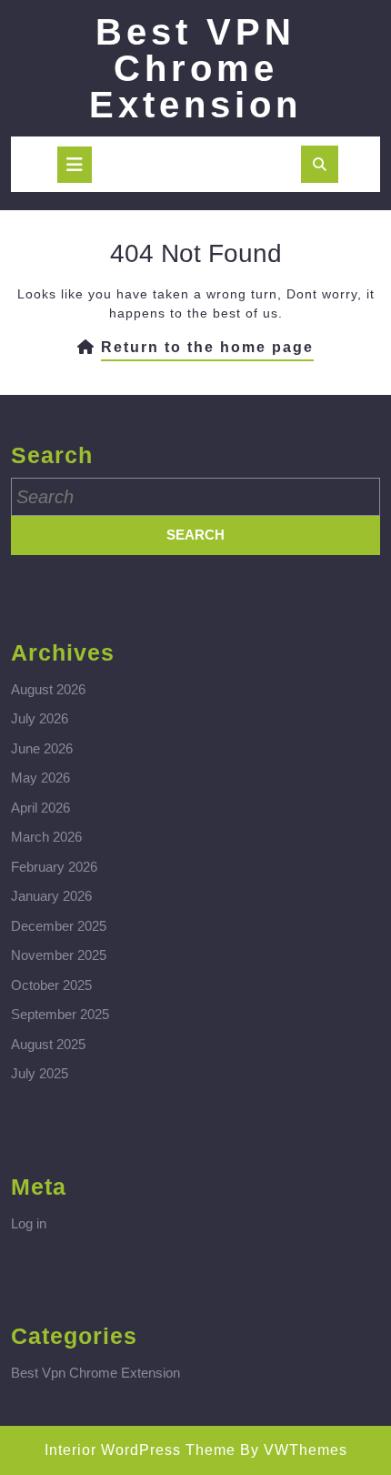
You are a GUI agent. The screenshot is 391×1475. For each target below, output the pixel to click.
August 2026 (48, 689)
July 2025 (39, 1073)
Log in (28, 1223)
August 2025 (48, 1044)
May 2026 (40, 777)
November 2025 (58, 955)
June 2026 (42, 748)
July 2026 (39, 718)
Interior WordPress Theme (140, 1450)
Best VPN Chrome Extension (195, 68)
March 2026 (46, 836)
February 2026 (54, 866)
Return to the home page (207, 350)
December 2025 (58, 926)
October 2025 (51, 985)
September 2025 (60, 1014)
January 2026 (51, 896)
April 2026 (40, 807)
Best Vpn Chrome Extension (95, 1372)
